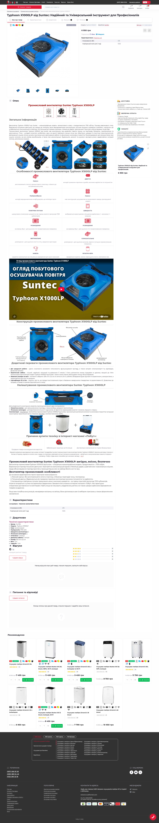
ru (148, 2)
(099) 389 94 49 (13, 774)
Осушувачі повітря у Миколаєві (94, 745)
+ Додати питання (18, 598)
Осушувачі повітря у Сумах (92, 750)
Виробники (10, 807)
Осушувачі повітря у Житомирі (67, 754)
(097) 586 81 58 (13, 771)
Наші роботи (10, 795)
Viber (93, 34)
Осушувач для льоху (50, 795)
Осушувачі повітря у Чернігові (66, 758)
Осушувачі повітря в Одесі (65, 749)
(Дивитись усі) (98, 38)
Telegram (100, 34)
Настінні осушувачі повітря (51, 789)
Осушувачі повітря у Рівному (93, 749)
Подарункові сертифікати (14, 809)
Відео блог (70, 2)
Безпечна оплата (128, 113)
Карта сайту (10, 805)
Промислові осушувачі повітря (29, 11)
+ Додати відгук (17, 558)
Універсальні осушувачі (50, 793)
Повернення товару (12, 803)
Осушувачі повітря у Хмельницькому (95, 752)
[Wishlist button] (145, 30)
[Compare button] (149, 30)
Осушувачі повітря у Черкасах (93, 754)
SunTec (107, 25)
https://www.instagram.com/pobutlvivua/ (140, 772)
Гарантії (124, 129)
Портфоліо (50, 2)
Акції (8, 811)
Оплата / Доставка (34, 2)
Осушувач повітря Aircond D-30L (136, 667)
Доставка (125, 101)
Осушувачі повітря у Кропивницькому (96, 741)
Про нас (25, 2)
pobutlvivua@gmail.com (89, 794)
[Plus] (19, 680)
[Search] (123, 7)
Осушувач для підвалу (50, 799)
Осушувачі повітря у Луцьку (93, 743)
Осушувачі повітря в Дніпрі (66, 745)
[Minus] (11, 680)
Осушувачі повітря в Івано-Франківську (69, 741)
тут (82, 456)
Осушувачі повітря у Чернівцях (67, 756)
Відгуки (63, 2)
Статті (43, 2)
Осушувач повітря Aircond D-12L (20, 664)
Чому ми (57, 2)
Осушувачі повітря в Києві (65, 747)
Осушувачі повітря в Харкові (66, 752)
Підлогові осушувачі (50, 791)
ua (145, 2)
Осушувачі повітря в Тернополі (67, 750)
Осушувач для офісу (49, 797)
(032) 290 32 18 (12, 777)
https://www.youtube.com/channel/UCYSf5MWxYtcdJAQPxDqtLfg (136, 772)
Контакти (9, 793)
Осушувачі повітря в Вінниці (66, 743)
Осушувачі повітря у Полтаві (93, 747)
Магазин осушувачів (13, 11)
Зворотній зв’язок (12, 801)
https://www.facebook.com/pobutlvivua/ (131, 772)
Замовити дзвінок (134, 2)
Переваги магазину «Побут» (15, 797)
